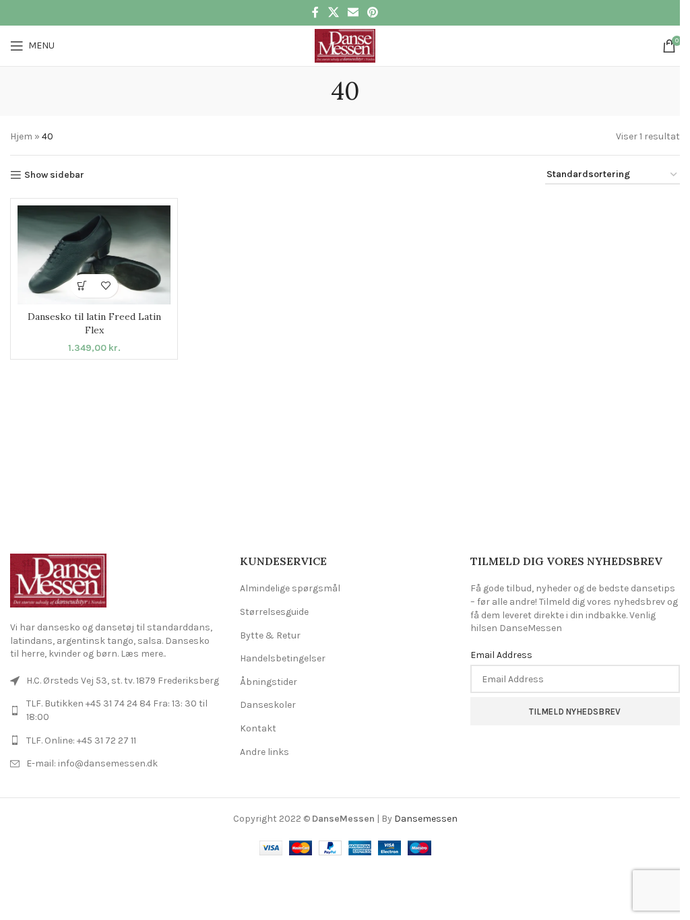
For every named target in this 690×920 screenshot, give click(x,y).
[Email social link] (353, 12)
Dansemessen (426, 818)
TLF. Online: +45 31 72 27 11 (81, 740)
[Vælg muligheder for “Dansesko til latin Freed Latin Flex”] (82, 286)
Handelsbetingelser (282, 658)
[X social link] (333, 12)
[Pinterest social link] (373, 12)
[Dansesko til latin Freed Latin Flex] (94, 254)
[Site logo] (345, 45)
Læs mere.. (143, 653)
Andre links (264, 752)
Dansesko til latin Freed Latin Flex (94, 323)
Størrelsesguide (274, 612)
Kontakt (258, 728)
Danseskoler (268, 705)
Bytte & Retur (270, 635)
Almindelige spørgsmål (290, 588)
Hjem (21, 136)
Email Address (501, 655)
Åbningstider (268, 682)
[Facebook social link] (315, 12)
